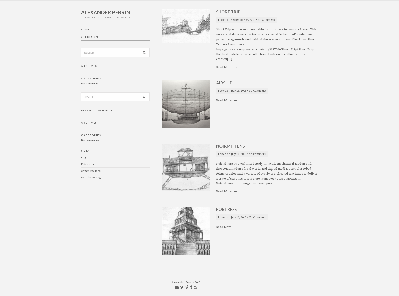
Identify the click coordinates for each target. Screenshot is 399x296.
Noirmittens (230, 146)
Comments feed (91, 170)
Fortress (226, 209)
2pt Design (89, 36)
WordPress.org (91, 177)
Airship (224, 82)
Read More (224, 67)
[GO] (144, 52)
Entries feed (88, 164)
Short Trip (228, 11)
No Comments (266, 19)
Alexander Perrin (105, 12)
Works (86, 29)
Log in (85, 157)
